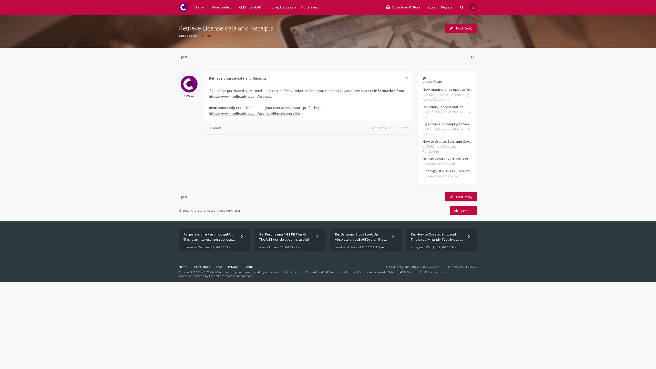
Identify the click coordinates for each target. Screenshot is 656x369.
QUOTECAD (309, 272)
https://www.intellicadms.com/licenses (240, 96)
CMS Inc (206, 35)
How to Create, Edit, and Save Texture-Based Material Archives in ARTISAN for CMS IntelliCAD (447, 141)
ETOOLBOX (292, 272)
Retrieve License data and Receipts (226, 28)
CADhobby (331, 272)
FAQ (219, 267)
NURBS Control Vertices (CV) (445, 158)
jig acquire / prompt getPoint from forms (447, 124)
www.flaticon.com (240, 276)
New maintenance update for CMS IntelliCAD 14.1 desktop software (447, 89)
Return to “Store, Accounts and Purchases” (212, 210)
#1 (406, 78)
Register (447, 7)
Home (183, 267)
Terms (248, 267)
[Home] (183, 7)
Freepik (214, 276)
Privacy (233, 267)
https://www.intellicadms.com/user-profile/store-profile (254, 113)
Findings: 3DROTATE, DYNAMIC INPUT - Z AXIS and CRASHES (447, 171)
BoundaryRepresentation (443, 107)
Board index (201, 267)
